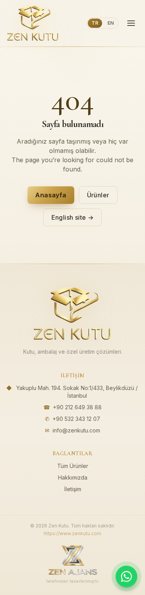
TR (95, 23)
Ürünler (98, 195)
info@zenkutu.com (76, 430)
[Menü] (131, 23)
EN (110, 23)
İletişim (72, 489)
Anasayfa (50, 195)
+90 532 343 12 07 (76, 418)
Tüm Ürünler (72, 466)
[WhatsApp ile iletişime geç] (126, 576)
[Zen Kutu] (33, 23)
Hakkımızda (72, 477)
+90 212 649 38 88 (77, 407)
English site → (72, 217)
